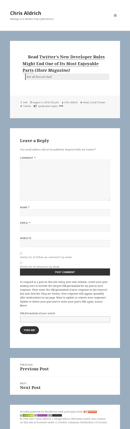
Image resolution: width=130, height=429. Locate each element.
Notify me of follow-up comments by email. (46, 257)
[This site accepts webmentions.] (41, 415)
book (61, 105)
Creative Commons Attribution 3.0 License (82, 422)
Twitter (27, 106)
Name (25, 207)
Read (86, 102)
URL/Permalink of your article (37, 313)
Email (25, 222)
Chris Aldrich (25, 13)
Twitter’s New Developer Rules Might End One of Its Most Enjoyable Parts (64, 63)
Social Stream (97, 102)
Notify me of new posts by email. (40, 266)
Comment (28, 157)
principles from (73, 411)
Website (25, 238)
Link (25, 102)
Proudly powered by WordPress (39, 411)
